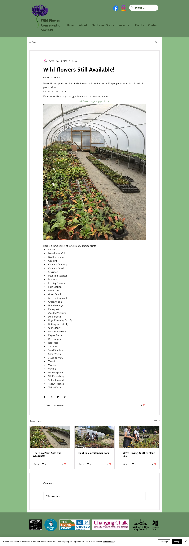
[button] (156, 42)
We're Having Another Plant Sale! (139, 454)
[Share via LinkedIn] (58, 396)
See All (157, 420)
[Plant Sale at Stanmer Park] (95, 437)
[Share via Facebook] (44, 396)
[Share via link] (65, 396)
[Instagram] (123, 8)
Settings (164, 541)
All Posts (32, 42)
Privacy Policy (109, 541)
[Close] (185, 541)
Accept (177, 541)
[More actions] (144, 61)
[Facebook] (115, 8)
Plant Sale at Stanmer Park (93, 453)
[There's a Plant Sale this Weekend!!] (50, 437)
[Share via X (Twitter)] (51, 396)
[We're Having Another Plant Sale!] (139, 437)
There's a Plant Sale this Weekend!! (47, 454)
